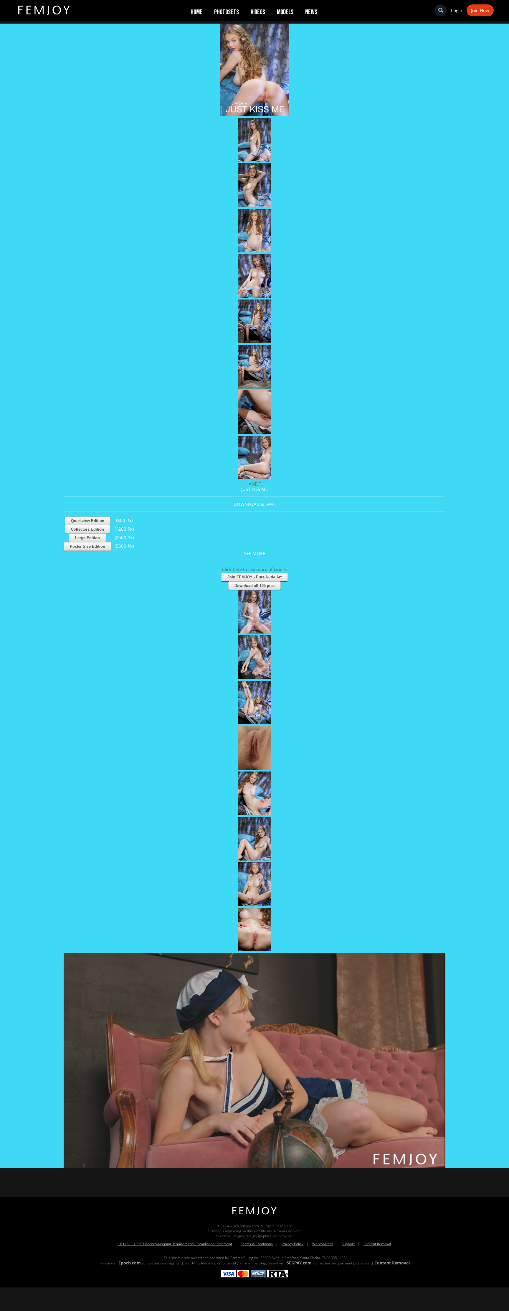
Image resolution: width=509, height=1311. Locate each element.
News (311, 12)
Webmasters (322, 1243)
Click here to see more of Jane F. (254, 569)
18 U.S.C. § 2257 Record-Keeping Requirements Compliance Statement (175, 1243)
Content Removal (377, 1243)
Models (285, 12)
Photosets (226, 12)
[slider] (234, 1161)
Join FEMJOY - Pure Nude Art (254, 577)
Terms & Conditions (257, 1243)
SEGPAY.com (299, 1262)
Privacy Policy (292, 1243)
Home (196, 12)
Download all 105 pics (254, 585)
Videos (258, 12)
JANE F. (254, 484)
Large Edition (87, 538)
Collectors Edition (87, 529)
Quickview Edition (87, 521)
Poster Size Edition (87, 546)
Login (456, 10)
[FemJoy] (254, 1215)
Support (348, 1243)
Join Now (480, 10)
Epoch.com (129, 1262)
